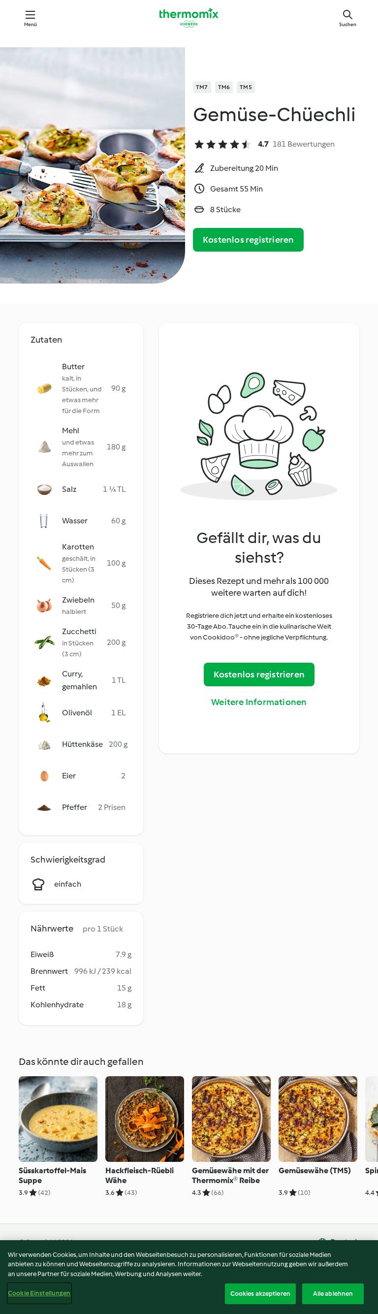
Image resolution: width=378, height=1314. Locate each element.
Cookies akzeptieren (260, 1293)
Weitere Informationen (259, 702)
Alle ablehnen (333, 1293)
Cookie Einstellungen (39, 1293)
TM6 (224, 87)
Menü (30, 24)
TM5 (246, 87)
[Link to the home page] (189, 18)
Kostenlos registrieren (248, 239)
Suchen (347, 24)
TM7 (202, 87)
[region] (189, 1277)
